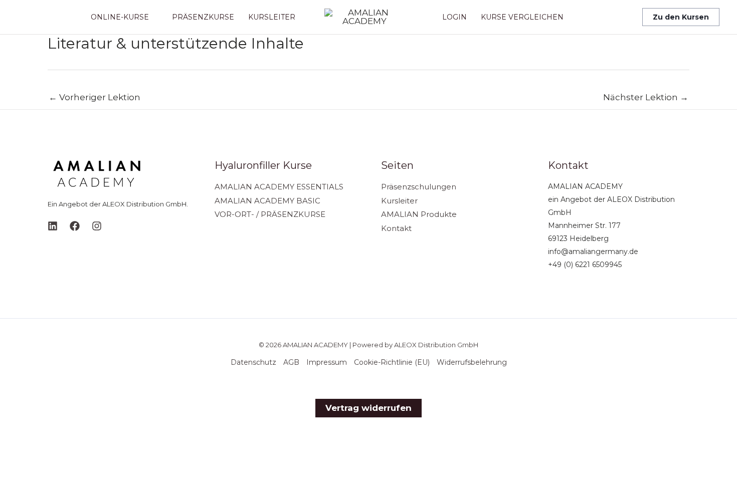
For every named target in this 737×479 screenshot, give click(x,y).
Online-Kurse (120, 17)
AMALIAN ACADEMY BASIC (267, 200)
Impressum (326, 362)
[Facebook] (75, 226)
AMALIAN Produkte (419, 214)
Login (454, 17)
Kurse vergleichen (522, 17)
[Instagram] (97, 226)
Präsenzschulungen (418, 186)
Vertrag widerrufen (368, 408)
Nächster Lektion (645, 97)
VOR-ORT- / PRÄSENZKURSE (270, 214)
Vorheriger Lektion (94, 97)
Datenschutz (253, 362)
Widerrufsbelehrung (472, 362)
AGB (291, 362)
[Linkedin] (53, 226)
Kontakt (396, 228)
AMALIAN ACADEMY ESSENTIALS (279, 186)
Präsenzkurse (203, 17)
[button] (680, 17)
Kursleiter (271, 17)
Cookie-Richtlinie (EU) (392, 362)
